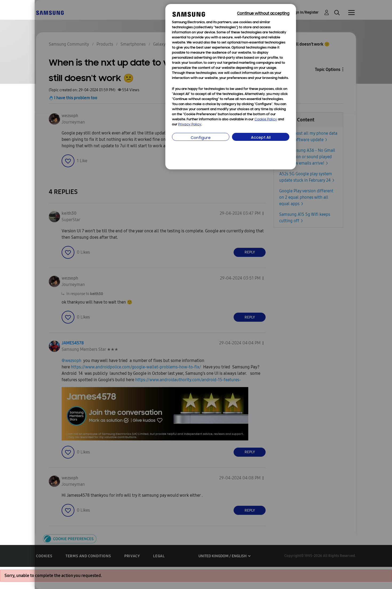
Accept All (261, 138)
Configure (201, 138)
